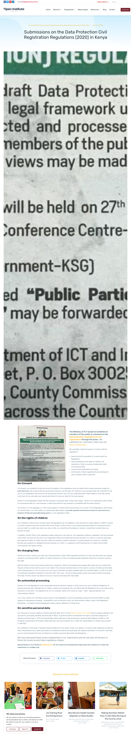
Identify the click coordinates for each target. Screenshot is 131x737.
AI (49, 719)
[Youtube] (10, 2)
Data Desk (72, 719)
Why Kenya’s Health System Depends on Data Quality (81, 714)
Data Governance (81, 719)
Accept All (37, 729)
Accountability (33, 25)
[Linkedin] (13, 2)
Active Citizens (105, 722)
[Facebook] (5, 2)
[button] (46, 658)
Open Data (90, 719)
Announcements (44, 25)
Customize (12, 729)
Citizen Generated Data (117, 722)
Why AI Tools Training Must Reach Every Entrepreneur (49, 714)
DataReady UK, (47, 645)
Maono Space (55, 719)
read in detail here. (78, 445)
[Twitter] (7, 2)
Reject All (25, 729)
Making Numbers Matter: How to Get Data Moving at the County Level (113, 716)
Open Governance (57, 25)
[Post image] (18, 695)
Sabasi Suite (120, 726)
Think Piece (86, 25)
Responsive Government (72, 25)
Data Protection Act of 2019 (80, 613)
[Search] (124, 2)
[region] (25, 722)
